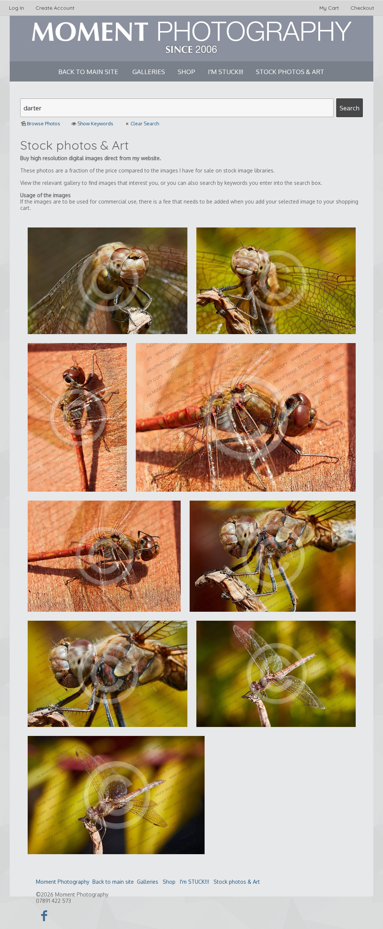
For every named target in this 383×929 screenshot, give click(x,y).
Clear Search (145, 123)
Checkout (362, 7)
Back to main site (88, 72)
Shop (186, 72)
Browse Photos (43, 123)
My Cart (329, 7)
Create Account (55, 7)
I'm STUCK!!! (225, 72)
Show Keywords (95, 123)
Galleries (148, 72)
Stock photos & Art (290, 72)
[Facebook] (44, 915)
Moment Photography (62, 881)
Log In (16, 7)
